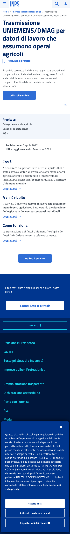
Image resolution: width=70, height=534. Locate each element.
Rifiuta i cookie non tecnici (35, 513)
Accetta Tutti (35, 503)
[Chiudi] (61, 427)
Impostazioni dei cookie (34, 523)
